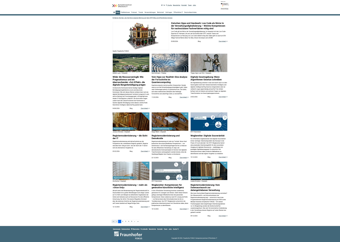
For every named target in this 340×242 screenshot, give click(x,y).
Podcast (134, 12)
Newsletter (176, 5)
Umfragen (168, 12)
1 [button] (119, 221)
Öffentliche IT (178, 12)
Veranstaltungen (150, 12)
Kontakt (184, 5)
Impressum (116, 229)
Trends (140, 12)
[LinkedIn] (164, 5)
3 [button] (125, 221)
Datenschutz (125, 229)
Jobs (194, 5)
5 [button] (131, 221)
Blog (117, 12)
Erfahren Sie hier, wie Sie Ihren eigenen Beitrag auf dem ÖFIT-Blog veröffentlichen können (142, 18)
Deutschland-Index (190, 12)
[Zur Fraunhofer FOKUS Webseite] (128, 235)
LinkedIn (145, 229)
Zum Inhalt (222, 41)
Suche (169, 5)
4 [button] (128, 221)
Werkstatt (160, 12)
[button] (134, 221)
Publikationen (125, 12)
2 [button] (122, 221)
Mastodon (136, 229)
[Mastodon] (162, 5)
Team (190, 5)
